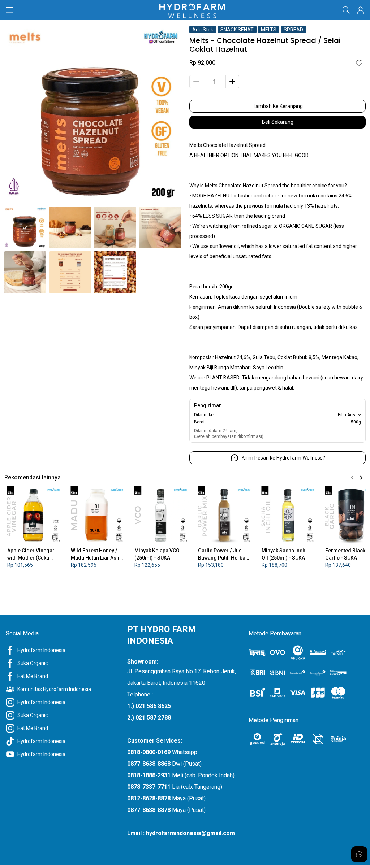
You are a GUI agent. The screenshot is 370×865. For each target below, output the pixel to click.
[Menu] (9, 10)
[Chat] (359, 854)
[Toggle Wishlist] (359, 62)
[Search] (346, 10)
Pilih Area (347, 414)
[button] (360, 10)
